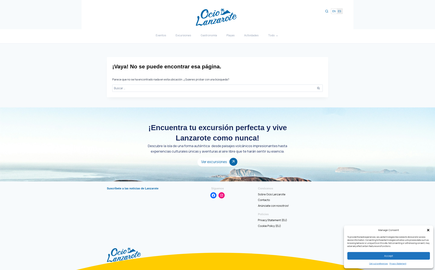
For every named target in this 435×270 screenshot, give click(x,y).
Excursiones (183, 35)
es (339, 11)
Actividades (251, 35)
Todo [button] (271, 35)
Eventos (161, 35)
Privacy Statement (397, 263)
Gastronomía (209, 35)
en (334, 11)
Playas (231, 35)
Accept (388, 256)
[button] (428, 230)
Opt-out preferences (378, 263)
